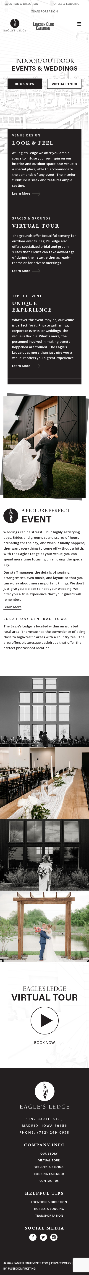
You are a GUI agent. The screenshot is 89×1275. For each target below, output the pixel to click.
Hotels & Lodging (66, 4)
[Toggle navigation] (79, 25)
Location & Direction (21, 4)
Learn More (21, 193)
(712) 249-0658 (53, 1132)
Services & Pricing (49, 1167)
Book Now (24, 84)
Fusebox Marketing (22, 1268)
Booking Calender (49, 1174)
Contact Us (49, 1181)
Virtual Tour (64, 84)
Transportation (44, 11)
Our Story (49, 1154)
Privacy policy (61, 1263)
